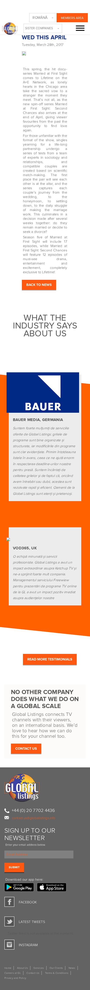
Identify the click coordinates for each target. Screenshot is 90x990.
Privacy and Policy (15, 978)
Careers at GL (12, 973)
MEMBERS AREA (72, 18)
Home (7, 968)
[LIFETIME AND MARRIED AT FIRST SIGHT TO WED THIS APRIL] (13, 52)
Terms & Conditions (56, 973)
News (72, 968)
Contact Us (32, 973)
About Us (22, 968)
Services (38, 968)
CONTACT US (26, 748)
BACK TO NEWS (39, 285)
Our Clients (56, 968)
